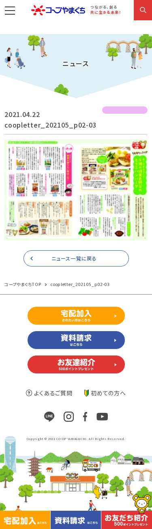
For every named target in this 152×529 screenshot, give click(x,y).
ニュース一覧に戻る (74, 258)
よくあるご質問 (53, 393)
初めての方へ (108, 393)
